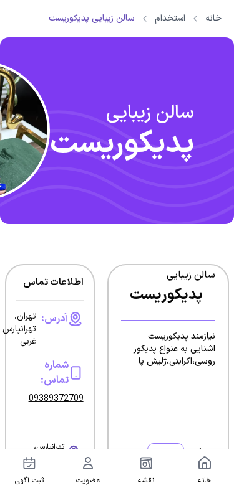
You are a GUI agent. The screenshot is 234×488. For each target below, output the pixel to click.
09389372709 (56, 399)
